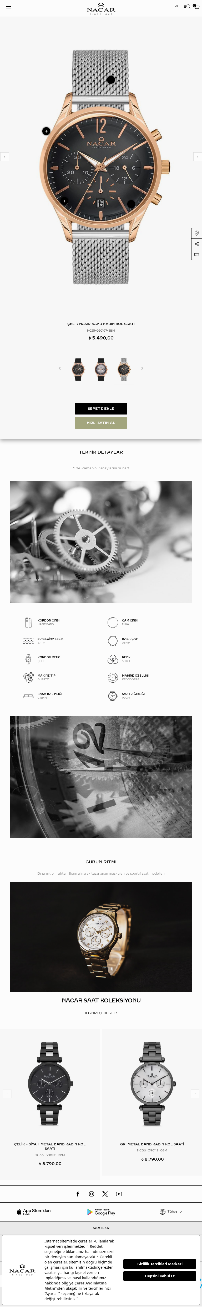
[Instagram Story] (177, 6)
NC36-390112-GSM (152, 1150)
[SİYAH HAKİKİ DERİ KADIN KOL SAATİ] (78, 369)
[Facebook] (78, 1194)
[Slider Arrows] (4, 156)
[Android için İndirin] (101, 1212)
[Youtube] (119, 1194)
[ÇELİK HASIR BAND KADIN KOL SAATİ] (124, 369)
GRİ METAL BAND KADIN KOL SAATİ (152, 1144)
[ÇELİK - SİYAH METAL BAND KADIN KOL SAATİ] (50, 1084)
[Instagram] (91, 1194)
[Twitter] (105, 1194)
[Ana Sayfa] (101, 8)
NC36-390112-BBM (50, 1155)
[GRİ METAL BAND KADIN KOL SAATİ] (152, 1084)
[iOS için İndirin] (34, 1212)
